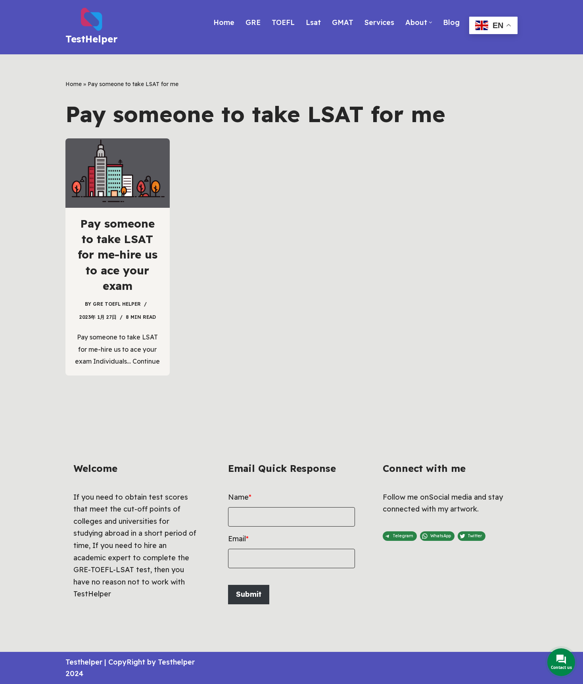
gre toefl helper (117, 304)
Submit (248, 594)
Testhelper (83, 662)
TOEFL (283, 22)
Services (379, 22)
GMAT (342, 22)
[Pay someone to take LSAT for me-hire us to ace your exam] (117, 173)
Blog (451, 22)
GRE (253, 22)
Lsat (313, 22)
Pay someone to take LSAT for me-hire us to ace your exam (117, 255)
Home (223, 22)
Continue (146, 361)
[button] (430, 22)
